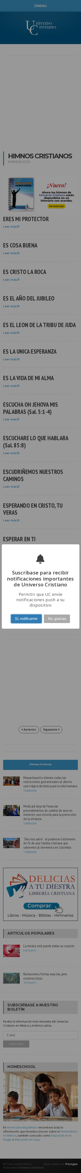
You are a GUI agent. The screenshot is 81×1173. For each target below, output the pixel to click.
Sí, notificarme (26, 619)
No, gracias (57, 619)
